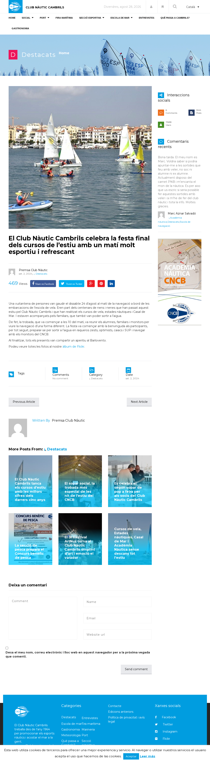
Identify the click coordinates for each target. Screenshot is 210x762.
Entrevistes (90, 718)
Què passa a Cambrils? (70, 743)
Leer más (147, 756)
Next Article (139, 402)
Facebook (169, 717)
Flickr (166, 739)
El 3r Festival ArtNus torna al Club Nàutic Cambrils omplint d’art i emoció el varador (80, 547)
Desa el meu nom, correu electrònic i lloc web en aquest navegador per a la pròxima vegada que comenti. (78, 654)
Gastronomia (70, 729)
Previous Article (24, 402)
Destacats (39, 54)
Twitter (168, 724)
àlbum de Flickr (73, 346)
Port (85, 735)
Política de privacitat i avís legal (126, 719)
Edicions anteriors (120, 712)
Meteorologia (71, 735)
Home (64, 53)
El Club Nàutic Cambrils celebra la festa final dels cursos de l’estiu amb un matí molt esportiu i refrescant (79, 245)
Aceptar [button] (131, 756)
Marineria (88, 729)
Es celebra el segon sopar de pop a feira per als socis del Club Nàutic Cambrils (129, 491)
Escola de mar (71, 724)
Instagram (170, 731)
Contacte (114, 706)
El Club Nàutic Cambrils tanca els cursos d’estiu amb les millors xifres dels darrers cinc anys (30, 489)
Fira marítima (91, 724)
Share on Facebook (44, 284)
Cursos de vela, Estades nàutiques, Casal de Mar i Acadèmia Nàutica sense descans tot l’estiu (128, 543)
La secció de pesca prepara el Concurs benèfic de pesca (29, 551)
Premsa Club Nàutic (33, 270)
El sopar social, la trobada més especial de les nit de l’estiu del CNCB (80, 491)
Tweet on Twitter (73, 284)
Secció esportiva (88, 743)
